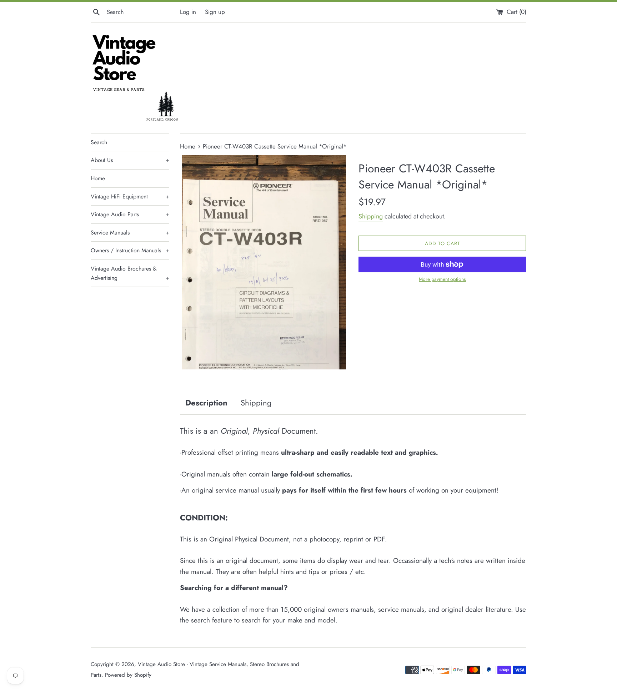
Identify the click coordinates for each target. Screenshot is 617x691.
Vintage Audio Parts (130, 214)
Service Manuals (130, 232)
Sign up (215, 11)
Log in (188, 11)
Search (99, 142)
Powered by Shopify (128, 675)
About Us (130, 160)
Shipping (370, 216)
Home (98, 178)
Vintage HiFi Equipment (130, 196)
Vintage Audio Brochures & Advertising (130, 273)
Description (206, 402)
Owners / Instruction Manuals (130, 250)
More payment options (442, 279)
